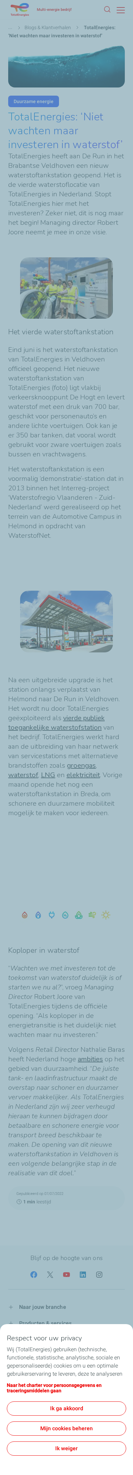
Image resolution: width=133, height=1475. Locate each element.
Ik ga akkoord (66, 1408)
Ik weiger (66, 1448)
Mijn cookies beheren (66, 1428)
